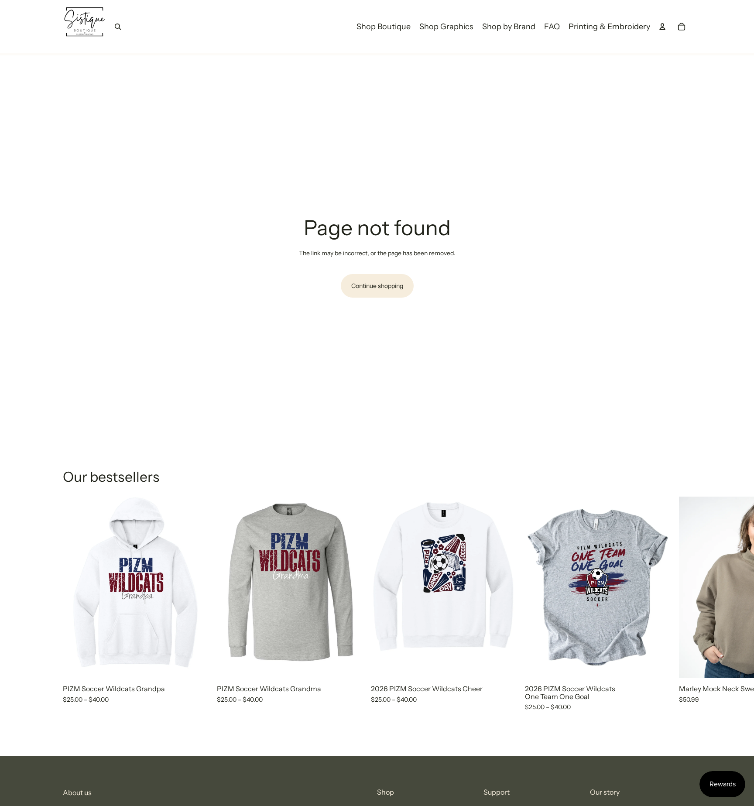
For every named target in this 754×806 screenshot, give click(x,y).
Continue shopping (377, 286)
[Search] (117, 26)
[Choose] (194, 665)
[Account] (662, 26)
